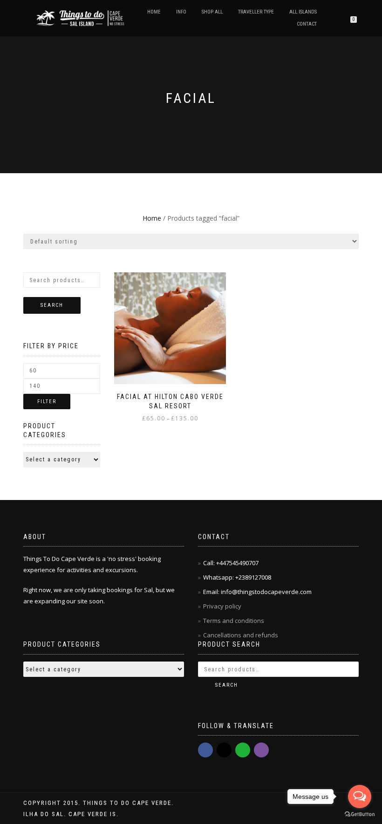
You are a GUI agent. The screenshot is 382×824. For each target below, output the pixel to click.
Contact (307, 24)
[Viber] (261, 750)
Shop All (212, 12)
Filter (46, 401)
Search (52, 305)
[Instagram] (224, 750)
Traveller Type (256, 12)
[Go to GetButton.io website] (360, 814)
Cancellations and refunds (241, 635)
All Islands (303, 12)
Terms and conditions (233, 620)
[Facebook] (205, 750)
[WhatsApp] (242, 750)
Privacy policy (223, 606)
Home (154, 12)
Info (181, 12)
